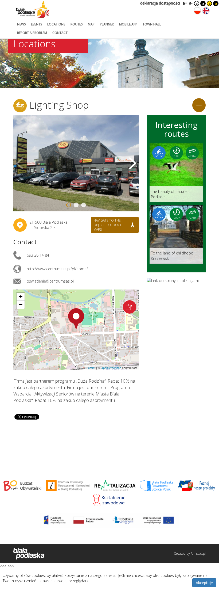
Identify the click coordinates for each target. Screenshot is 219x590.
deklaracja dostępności (160, 3)
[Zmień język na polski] (197, 10)
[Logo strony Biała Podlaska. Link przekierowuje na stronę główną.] (32, 9)
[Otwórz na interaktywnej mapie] (129, 307)
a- (191, 3)
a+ (184, 3)
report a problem (32, 33)
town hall (152, 24)
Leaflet (91, 368)
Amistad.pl (198, 553)
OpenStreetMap (111, 368)
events (36, 24)
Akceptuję (204, 582)
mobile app (128, 24)
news (21, 24)
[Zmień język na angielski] (206, 10)
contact (60, 33)
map (91, 24)
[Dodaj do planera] (199, 105)
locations (56, 24)
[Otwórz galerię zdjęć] (76, 163)
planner (107, 24)
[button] (76, 319)
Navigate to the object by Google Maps (108, 225)
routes (77, 24)
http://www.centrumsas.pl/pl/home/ (57, 268)
